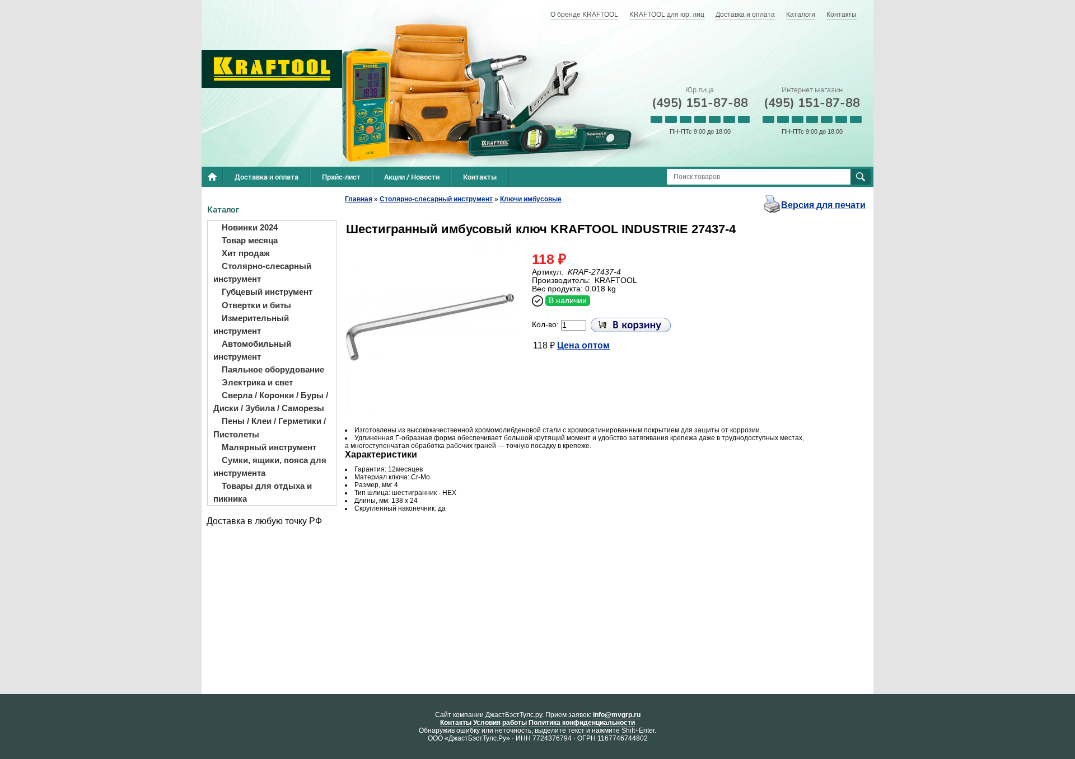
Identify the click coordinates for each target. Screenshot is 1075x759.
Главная (358, 199)
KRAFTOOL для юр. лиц (666, 14)
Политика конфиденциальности (582, 723)
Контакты (841, 14)
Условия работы (500, 723)
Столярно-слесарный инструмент (436, 199)
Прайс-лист (341, 177)
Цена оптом (583, 345)
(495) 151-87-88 (700, 103)
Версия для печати (823, 205)
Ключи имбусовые (531, 199)
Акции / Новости (412, 177)
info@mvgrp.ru (617, 715)
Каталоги (800, 14)
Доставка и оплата (745, 14)
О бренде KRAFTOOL (584, 14)
